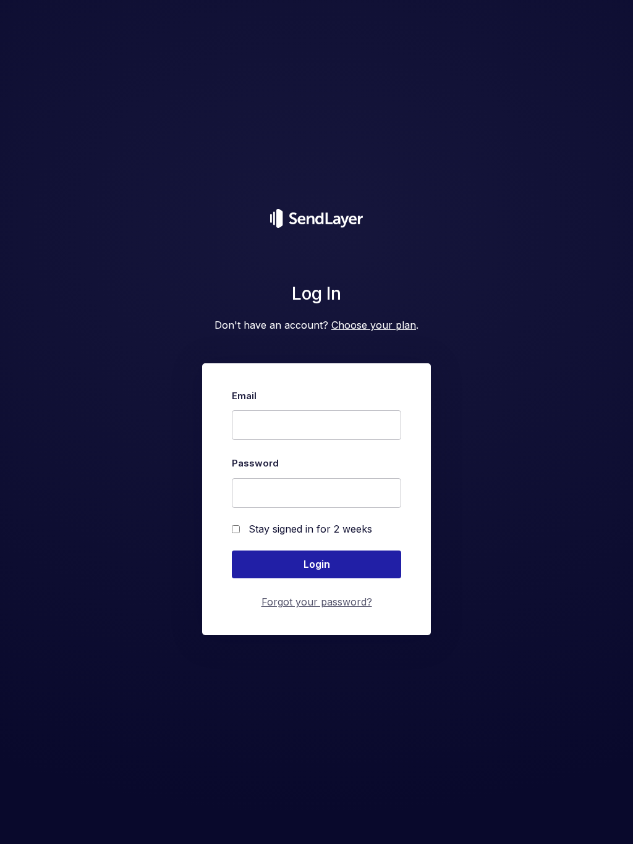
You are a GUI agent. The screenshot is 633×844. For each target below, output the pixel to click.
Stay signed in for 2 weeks (310, 529)
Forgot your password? (316, 602)
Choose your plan (373, 325)
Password (255, 463)
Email (244, 396)
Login (317, 564)
